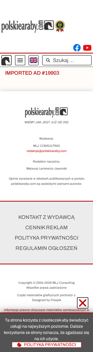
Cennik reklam (46, 227)
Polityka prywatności (46, 238)
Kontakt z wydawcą (46, 217)
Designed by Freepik (46, 300)
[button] (20, 60)
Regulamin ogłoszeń (47, 248)
